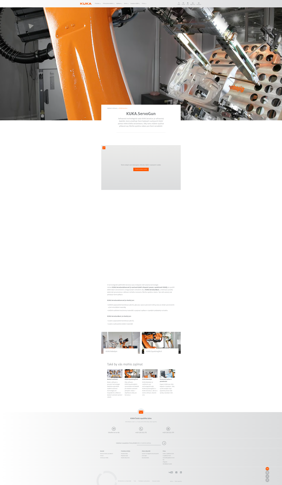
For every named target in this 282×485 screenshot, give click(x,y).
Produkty (97, 3)
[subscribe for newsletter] (164, 443)
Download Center (145, 457)
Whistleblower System (167, 464)
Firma (143, 3)
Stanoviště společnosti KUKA (168, 457)
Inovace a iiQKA (134, 3)
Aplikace (118, 3)
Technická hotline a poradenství (106, 453)
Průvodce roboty (124, 453)
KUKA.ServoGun (123, 108)
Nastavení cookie (156, 481)
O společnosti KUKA (167, 455)
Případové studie (124, 455)
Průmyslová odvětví (108, 3)
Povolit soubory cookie (141, 169)
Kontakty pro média (104, 457)
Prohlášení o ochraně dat (144, 481)
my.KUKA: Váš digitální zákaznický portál (150, 453)
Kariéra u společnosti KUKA (168, 453)
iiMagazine (165, 461)
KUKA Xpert (144, 455)
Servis (125, 3)
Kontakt (102, 455)
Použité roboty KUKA (125, 457)
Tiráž (135, 481)
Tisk (163, 459)
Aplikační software (112, 108)
